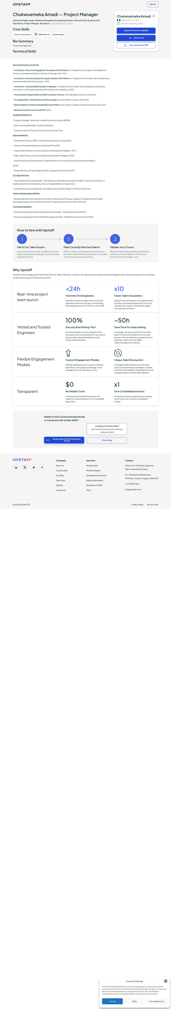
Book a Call (139, 37)
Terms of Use (152, 504)
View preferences (156, 1001)
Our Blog (60, 475)
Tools (88, 490)
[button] (165, 981)
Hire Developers (93, 470)
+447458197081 (132, 483)
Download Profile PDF (138, 45)
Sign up (152, 4)
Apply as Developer (94, 480)
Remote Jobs (92, 465)
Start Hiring (107, 440)
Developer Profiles (94, 485)
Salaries (59, 485)
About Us (60, 465)
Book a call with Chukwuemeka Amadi (66, 439)
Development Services (96, 475)
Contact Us (61, 490)
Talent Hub (60, 480)
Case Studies (62, 470)
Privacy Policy (138, 504)
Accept (112, 1001)
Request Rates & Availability (136, 30)
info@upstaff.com (133, 489)
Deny (134, 1001)
